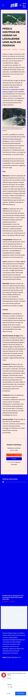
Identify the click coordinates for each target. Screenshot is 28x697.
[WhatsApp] (23, 3)
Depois (8, 693)
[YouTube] (24, 6)
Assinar (14, 458)
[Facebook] (23, 5)
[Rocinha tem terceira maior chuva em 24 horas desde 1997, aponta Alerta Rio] (14, 537)
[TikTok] (24, 5)
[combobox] (10, 687)
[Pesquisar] (20, 5)
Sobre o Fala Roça (9, 663)
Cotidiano (22, 49)
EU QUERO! (20, 693)
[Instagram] (24, 3)
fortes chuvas (14, 139)
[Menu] (3, 5)
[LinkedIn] (23, 6)
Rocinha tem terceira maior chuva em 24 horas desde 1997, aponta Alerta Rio (13, 597)
